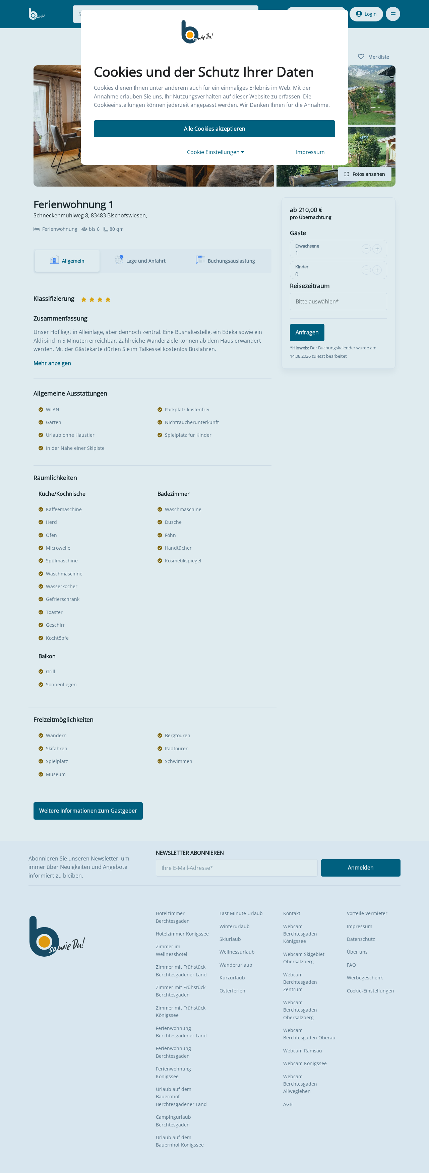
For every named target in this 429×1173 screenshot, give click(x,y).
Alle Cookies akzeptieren (214, 128)
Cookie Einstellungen (214, 152)
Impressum (310, 152)
